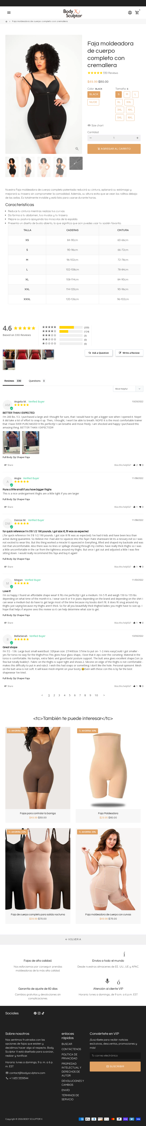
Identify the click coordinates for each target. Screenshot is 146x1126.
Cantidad (93, 132)
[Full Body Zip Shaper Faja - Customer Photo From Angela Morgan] (48, 354)
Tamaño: (121, 88)
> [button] (104, 695)
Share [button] (10, 465)
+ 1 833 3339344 (17, 1078)
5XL (119, 117)
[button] (135, 465)
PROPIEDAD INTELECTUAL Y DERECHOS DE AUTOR (71, 1069)
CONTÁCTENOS (71, 1049)
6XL (130, 117)
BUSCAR (67, 1044)
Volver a (73, 939)
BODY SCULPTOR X (32, 1119)
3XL (119, 109)
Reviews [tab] (9, 380)
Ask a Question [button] (100, 352)
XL (119, 102)
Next (77, 94)
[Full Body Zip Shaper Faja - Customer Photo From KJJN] (9, 354)
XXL (128, 102)
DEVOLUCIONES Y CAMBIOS (73, 1083)
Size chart (95, 125)
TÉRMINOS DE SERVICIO (70, 1097)
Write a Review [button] (131, 352)
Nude (93, 102)
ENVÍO (66, 1090)
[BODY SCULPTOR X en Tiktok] (43, 1013)
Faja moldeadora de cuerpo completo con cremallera (40, 21)
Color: (94, 88)
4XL (130, 109)
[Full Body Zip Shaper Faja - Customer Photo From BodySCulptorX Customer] (22, 354)
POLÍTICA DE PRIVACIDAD (69, 1056)
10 (96, 695)
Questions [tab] (35, 380)
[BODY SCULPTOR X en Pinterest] (35, 1013)
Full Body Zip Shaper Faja (16, 457)
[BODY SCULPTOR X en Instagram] (39, 1013)
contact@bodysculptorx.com (25, 1073)
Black (93, 94)
